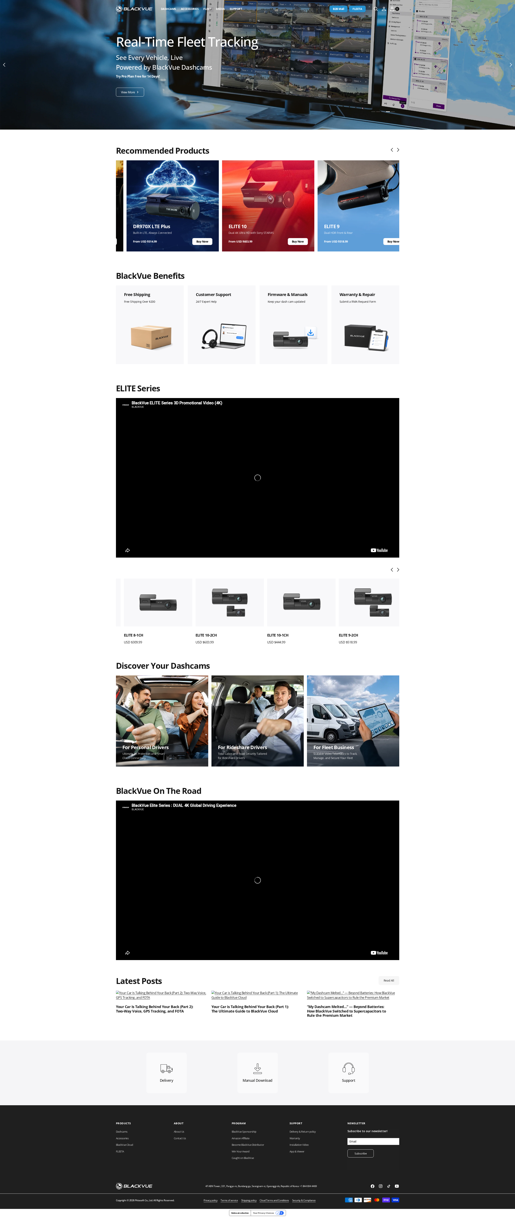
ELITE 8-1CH (125, 635)
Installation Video (299, 1145)
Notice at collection (239, 1213)
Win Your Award (241, 1151)
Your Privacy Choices (263, 1213)
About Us (179, 1131)
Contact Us (180, 1138)
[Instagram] (380, 1186)
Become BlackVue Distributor (248, 1145)
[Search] (376, 9)
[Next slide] (397, 150)
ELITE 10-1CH (270, 635)
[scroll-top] (508, 1210)
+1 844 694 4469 (308, 1186)
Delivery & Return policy (303, 1131)
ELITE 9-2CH (340, 635)
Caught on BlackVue (243, 1158)
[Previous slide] (393, 150)
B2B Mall (338, 9)
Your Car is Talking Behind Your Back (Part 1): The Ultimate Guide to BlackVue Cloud (250, 1009)
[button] (384, 9)
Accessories (190, 9)
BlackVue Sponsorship (244, 1131)
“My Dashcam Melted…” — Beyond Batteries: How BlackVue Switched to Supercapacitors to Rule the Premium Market (346, 1011)
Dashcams (168, 9)
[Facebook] (372, 1186)
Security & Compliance (304, 1200)
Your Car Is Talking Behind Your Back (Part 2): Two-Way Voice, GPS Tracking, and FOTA (154, 1009)
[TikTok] (388, 1186)
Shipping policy (249, 1200)
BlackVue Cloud (124, 1145)
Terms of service (229, 1200)
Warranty (295, 1138)
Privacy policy (210, 1200)
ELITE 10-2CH (198, 635)
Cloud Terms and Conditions (274, 1200)
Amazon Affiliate (241, 1138)
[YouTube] (396, 1186)
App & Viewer (297, 1151)
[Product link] (150, 603)
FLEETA (357, 9)
